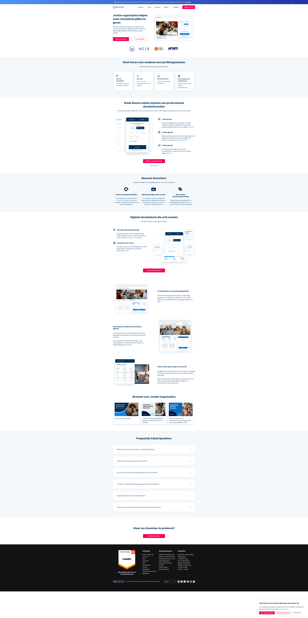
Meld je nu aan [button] (188, 7)
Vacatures (146, 561)
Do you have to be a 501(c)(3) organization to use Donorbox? (137, 472)
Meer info (191, 127)
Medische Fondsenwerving (167, 556)
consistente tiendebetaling (124, 200)
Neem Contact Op (148, 554)
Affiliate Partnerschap (149, 571)
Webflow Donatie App (184, 565)
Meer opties (296, 612)
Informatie (146, 551)
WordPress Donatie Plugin (186, 554)
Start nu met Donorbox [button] (154, 270)
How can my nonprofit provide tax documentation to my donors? (139, 507)
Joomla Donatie (182, 567)
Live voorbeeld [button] (139, 39)
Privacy (145, 567)
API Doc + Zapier (183, 569)
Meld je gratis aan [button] (121, 39)
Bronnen (157, 7)
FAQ (144, 563)
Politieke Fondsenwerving (166, 554)
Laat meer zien (283, 609)
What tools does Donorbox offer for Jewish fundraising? (135, 449)
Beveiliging (146, 569)
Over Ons (145, 556)
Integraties (181, 551)
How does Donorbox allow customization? (131, 496)
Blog (144, 559)
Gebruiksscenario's (165, 551)
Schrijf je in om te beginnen (134, 238)
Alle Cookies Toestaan (267, 613)
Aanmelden (188, 2)
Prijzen (149, 7)
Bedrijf (166, 7)
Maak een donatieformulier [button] (154, 161)
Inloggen (175, 7)
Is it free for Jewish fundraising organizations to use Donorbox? (138, 484)
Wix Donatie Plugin (183, 561)
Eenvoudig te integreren (150, 198)
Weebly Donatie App (184, 563)
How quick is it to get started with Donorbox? (132, 461)
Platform (140, 7)
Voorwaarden (147, 565)
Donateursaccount (181, 140)
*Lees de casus (154, 166)
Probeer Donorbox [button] (154, 536)
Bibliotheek (146, 573)
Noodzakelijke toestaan (283, 613)
